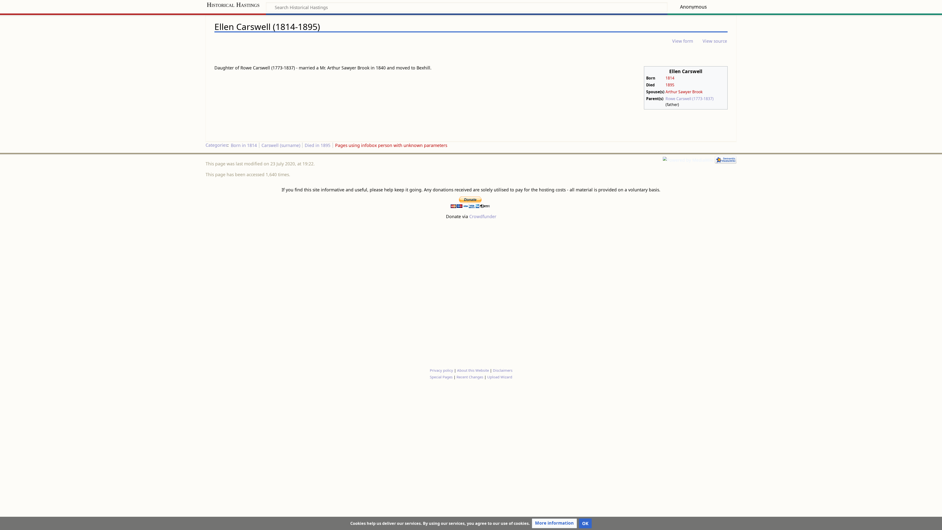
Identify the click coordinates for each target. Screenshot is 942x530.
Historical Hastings (233, 4)
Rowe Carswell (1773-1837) (690, 98)
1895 (670, 85)
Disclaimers (502, 370)
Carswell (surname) (281, 145)
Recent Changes (470, 376)
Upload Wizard (499, 376)
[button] (554, 523)
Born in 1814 (244, 145)
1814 (670, 78)
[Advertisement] (471, 293)
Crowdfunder (482, 216)
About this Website (473, 370)
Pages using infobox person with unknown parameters (391, 145)
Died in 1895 (317, 145)
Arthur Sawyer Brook (684, 91)
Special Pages (441, 376)
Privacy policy (441, 370)
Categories (216, 145)
